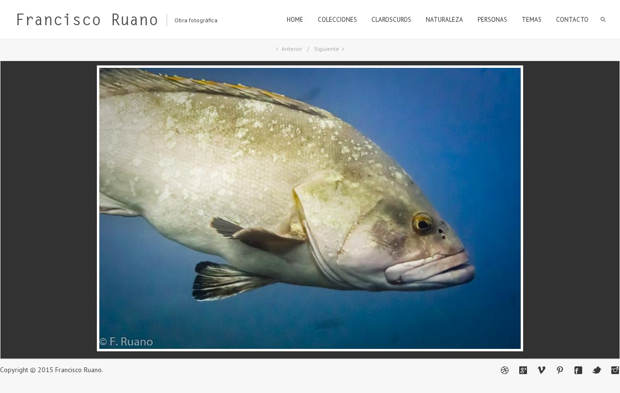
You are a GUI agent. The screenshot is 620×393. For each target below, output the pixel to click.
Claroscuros (391, 20)
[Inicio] (86, 21)
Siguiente (326, 48)
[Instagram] (615, 370)
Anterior (291, 48)
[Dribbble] (505, 370)
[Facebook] (578, 370)
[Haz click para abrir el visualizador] (310, 349)
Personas (492, 20)
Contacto (572, 20)
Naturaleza (444, 20)
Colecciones (337, 20)
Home (295, 20)
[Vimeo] (541, 370)
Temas (532, 20)
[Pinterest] (560, 370)
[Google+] (523, 370)
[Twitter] (597, 370)
